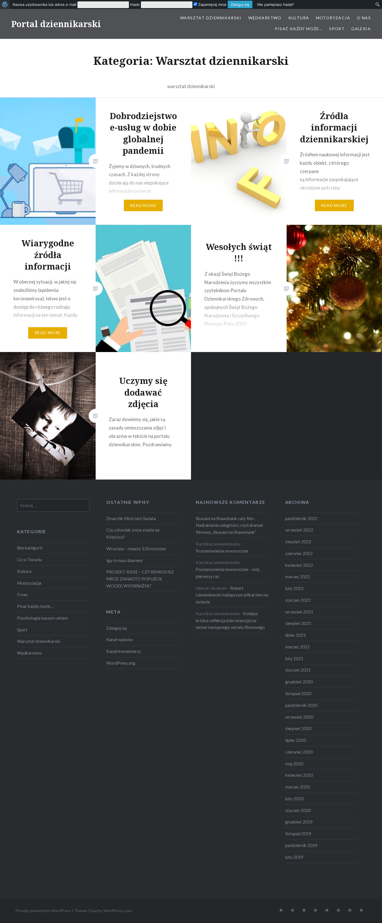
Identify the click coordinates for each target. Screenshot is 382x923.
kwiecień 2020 (299, 775)
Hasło (135, 4)
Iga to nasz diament (124, 560)
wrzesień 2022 (299, 529)
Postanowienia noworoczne (222, 550)
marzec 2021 (297, 646)
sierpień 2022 (298, 541)
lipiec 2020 (295, 740)
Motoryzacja (333, 17)
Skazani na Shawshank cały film (225, 518)
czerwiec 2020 (299, 751)
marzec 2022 (297, 576)
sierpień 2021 (298, 623)
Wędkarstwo (265, 17)
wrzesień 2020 (299, 716)
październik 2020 (301, 705)
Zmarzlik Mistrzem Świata (131, 518)
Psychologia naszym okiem (42, 617)
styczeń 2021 (298, 669)
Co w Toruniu (29, 559)
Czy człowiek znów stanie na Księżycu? (132, 533)
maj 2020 (294, 763)
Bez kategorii (29, 547)
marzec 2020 (297, 786)
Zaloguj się (116, 628)
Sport (337, 28)
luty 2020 (294, 798)
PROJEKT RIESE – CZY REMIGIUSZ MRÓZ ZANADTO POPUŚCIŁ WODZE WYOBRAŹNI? (140, 578)
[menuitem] (5, 4)
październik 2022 (301, 518)
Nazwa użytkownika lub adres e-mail (44, 4)
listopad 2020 (298, 693)
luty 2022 (294, 588)
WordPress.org (120, 662)
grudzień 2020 (299, 681)
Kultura (298, 17)
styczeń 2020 (298, 810)
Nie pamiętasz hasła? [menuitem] (275, 4)
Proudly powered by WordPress (43, 910)
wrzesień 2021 (299, 611)
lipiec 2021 (295, 635)
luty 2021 (294, 658)
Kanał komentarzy (123, 651)
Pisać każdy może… (298, 28)
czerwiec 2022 (299, 553)
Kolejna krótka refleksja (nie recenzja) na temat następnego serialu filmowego (230, 620)
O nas (364, 17)
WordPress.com (117, 910)
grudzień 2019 (299, 821)
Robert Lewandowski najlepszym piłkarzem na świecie (232, 595)
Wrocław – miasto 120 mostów (136, 548)
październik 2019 (301, 845)
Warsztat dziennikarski (211, 17)
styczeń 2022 (298, 600)
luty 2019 (294, 857)
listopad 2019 (298, 833)
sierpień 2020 (298, 728)
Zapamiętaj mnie (212, 4)
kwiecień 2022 (299, 565)
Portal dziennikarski (56, 24)
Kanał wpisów (119, 639)
